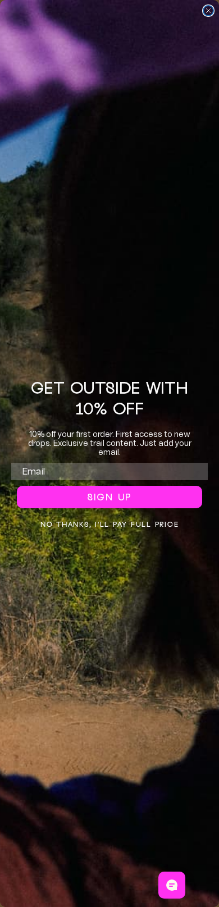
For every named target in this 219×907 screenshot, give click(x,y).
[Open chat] (171, 885)
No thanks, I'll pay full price (109, 524)
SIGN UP (109, 497)
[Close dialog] (208, 11)
